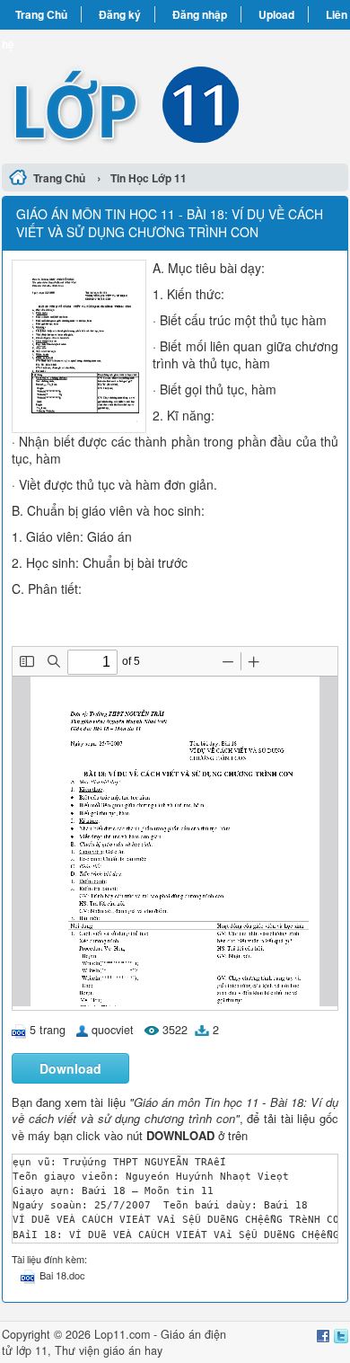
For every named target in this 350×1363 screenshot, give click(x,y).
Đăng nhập (199, 14)
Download (70, 1068)
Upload (276, 14)
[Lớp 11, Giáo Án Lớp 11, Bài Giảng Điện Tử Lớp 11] (175, 94)
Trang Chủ (41, 14)
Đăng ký (120, 14)
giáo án (122, 1350)
